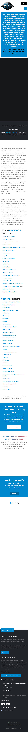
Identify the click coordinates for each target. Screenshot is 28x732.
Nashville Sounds (6, 266)
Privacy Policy (14, 728)
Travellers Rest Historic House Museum (11, 346)
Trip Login (24, 3)
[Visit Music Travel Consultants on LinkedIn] (7, 704)
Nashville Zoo (6, 363)
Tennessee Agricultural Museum (10, 337)
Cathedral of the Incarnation (9, 250)
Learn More (14, 493)
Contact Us (21, 728)
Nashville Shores (6, 264)
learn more (3, 520)
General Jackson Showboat (9, 258)
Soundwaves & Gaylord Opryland (10, 326)
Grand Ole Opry (6, 239)
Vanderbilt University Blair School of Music (12, 247)
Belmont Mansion (6, 378)
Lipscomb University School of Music (11, 286)
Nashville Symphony (7, 365)
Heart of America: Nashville (9, 236)
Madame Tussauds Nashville (9, 269)
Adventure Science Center (8, 371)
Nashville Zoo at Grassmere (9, 280)
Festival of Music (6, 253)
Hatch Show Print (6, 389)
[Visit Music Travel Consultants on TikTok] (9, 704)
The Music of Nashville (8, 272)
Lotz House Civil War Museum (9, 335)
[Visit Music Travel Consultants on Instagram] (4, 704)
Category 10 (5, 357)
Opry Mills (5, 255)
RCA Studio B (6, 360)
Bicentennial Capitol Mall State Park (10, 381)
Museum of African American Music (10, 310)
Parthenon (5, 349)
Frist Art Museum (6, 329)
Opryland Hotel (6, 318)
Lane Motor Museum (7, 343)
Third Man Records (7, 324)
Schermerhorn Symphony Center (10, 291)
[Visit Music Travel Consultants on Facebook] (2, 704)
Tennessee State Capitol (8, 332)
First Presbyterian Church (8, 289)
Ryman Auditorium (7, 244)
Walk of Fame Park (7, 354)
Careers (7, 728)
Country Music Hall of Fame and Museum (12, 242)
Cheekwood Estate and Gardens (10, 384)
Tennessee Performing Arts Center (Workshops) (13, 283)
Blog (11, 503)
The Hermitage (6, 261)
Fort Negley (5, 386)
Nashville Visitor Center (8, 278)
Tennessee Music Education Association (11, 275)
